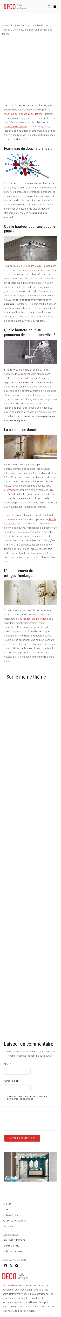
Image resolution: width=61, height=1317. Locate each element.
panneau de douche (32, 113)
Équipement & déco (21, 25)
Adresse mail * (12, 1080)
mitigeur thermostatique (35, 618)
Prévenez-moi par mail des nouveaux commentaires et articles (27, 1097)
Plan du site (7, 1226)
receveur (9, 113)
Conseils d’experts (10, 1245)
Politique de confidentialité (14, 1220)
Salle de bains (42, 25)
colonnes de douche (27, 378)
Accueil (5, 25)
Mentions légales (10, 1215)
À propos (6, 1204)
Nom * (7, 1064)
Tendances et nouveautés (13, 1251)
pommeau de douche (15, 126)
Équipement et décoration (13, 1240)
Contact (6, 1209)
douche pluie (34, 265)
